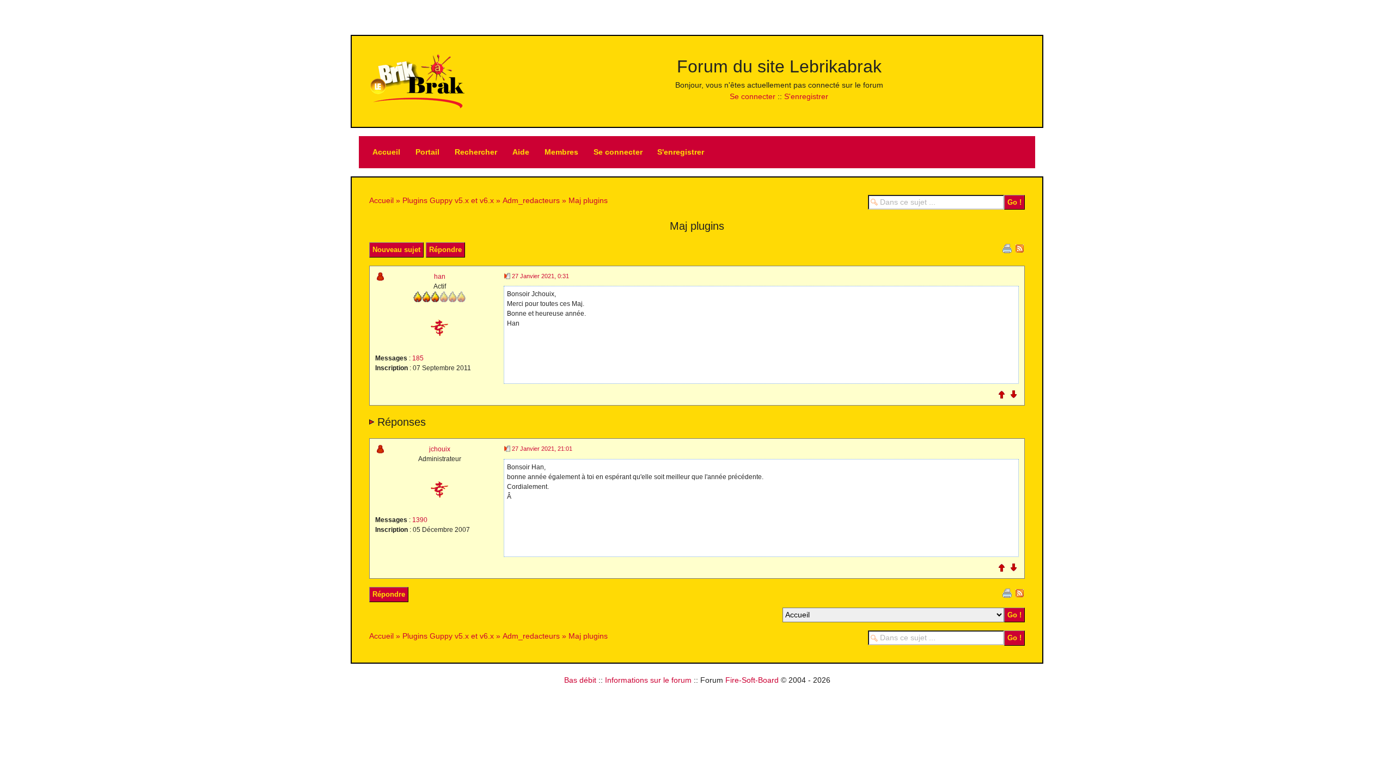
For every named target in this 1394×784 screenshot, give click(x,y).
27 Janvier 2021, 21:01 (542, 448)
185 (418, 358)
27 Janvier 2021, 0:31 (540, 276)
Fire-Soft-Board (752, 680)
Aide (520, 152)
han (439, 276)
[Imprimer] (1007, 247)
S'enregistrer (806, 96)
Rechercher (476, 152)
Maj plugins (588, 200)
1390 (419, 520)
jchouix (439, 449)
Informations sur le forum (648, 680)
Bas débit (580, 680)
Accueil (386, 152)
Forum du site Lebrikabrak (779, 66)
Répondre (445, 250)
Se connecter (752, 96)
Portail (427, 152)
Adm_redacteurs (531, 200)
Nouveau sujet (396, 250)
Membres (561, 152)
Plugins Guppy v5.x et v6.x (448, 200)
